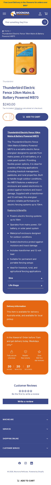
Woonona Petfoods (21, 472)
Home (7, 31)
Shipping (18, 108)
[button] (4, 14)
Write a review (25, 401)
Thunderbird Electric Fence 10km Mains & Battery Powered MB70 (23, 35)
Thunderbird (8, 81)
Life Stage (14, 285)
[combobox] (25, 22)
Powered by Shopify (36, 472)
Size (11, 278)
